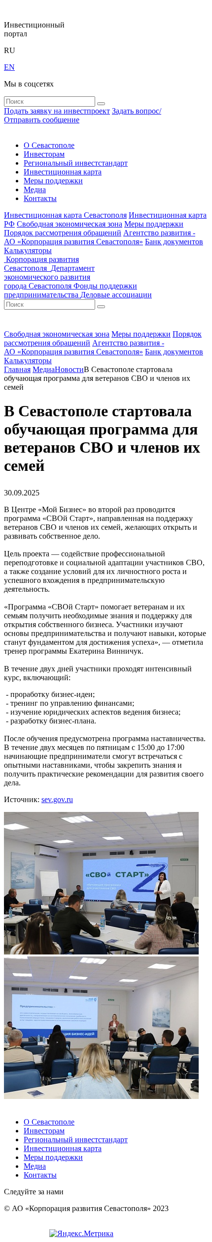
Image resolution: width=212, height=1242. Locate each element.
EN (9, 67)
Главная (17, 369)
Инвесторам (44, 154)
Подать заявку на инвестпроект (57, 111)
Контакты (40, 198)
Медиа (35, 189)
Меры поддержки (53, 180)
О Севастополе (49, 145)
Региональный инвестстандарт (76, 163)
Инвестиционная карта (63, 172)
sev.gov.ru (57, 799)
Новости (69, 369)
